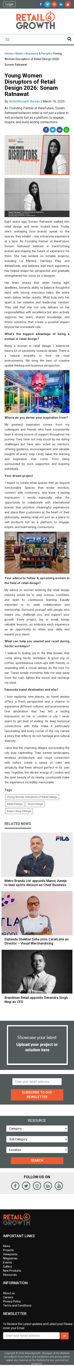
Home (9, 53)
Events (7, 1262)
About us (9, 1293)
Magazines (10, 1258)
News (19, 53)
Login (9, 4)
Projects (8, 1250)
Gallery (7, 1266)
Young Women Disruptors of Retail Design (32, 797)
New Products (12, 1270)
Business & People (38, 53)
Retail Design (15, 803)
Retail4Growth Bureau (24, 101)
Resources (10, 1274)
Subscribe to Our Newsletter (37, 1094)
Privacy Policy (12, 1301)
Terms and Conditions (17, 1305)
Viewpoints (10, 1254)
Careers (8, 1297)
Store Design (35, 803)
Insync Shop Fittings (19, 811)
